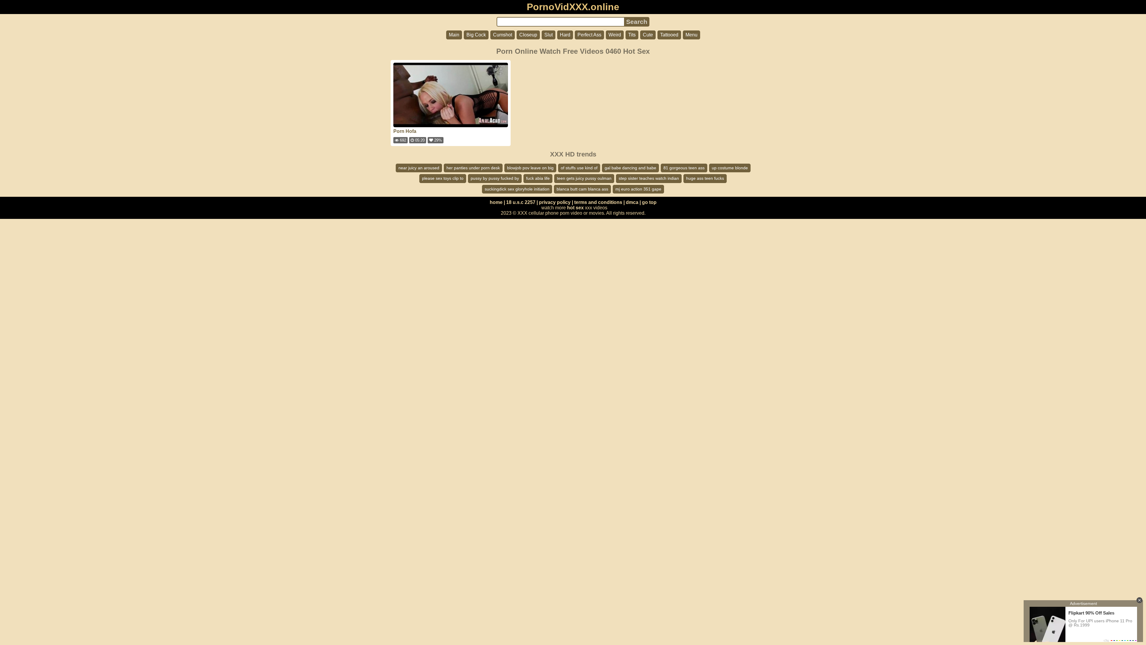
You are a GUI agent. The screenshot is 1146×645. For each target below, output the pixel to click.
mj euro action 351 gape (638, 189)
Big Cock (476, 34)
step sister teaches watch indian (649, 178)
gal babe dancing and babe (630, 167)
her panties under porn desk (473, 167)
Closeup (528, 34)
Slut (548, 34)
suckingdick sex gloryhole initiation (517, 189)
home (496, 202)
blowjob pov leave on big (530, 167)
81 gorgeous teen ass (684, 167)
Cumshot (502, 34)
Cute (648, 34)
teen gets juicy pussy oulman (584, 178)
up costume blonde (730, 167)
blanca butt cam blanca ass (582, 189)
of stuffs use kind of (579, 167)
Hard (565, 34)
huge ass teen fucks (705, 178)
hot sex (575, 207)
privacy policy (555, 202)
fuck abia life (538, 178)
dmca (632, 202)
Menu (691, 34)
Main (454, 34)
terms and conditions (598, 202)
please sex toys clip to (442, 178)
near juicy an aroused (418, 167)
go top (649, 202)
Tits (632, 34)
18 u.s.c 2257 (520, 202)
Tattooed (669, 34)
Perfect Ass (589, 34)
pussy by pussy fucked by (495, 178)
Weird (615, 34)
